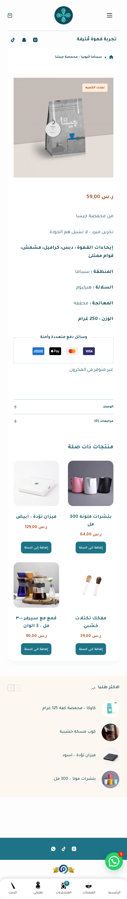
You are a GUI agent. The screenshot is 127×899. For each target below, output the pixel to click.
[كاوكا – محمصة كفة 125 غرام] (110, 709)
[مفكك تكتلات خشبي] (90, 585)
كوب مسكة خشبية (78, 732)
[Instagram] (35, 40)
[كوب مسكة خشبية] (110, 732)
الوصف (108, 407)
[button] (114, 861)
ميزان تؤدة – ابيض (36, 517)
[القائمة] (109, 15)
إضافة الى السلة (91, 547)
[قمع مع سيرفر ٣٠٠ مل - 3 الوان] (36, 585)
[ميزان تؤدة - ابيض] (36, 483)
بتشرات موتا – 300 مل (75, 779)
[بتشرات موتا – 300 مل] (110, 779)
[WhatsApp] (53, 849)
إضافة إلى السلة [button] (36, 547)
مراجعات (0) (103, 421)
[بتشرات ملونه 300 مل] (90, 483)
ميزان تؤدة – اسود (79, 755)
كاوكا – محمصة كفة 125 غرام (69, 708)
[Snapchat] (24, 40)
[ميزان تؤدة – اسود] (110, 756)
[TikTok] (13, 40)
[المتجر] (111, 57)
